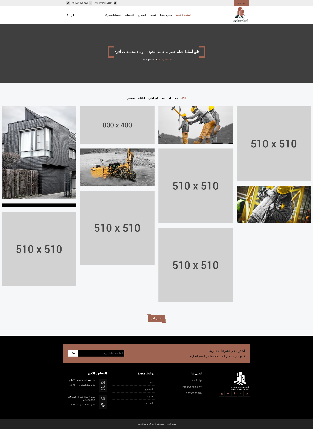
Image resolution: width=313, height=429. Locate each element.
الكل (183, 98)
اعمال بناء (173, 98)
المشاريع (142, 15)
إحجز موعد (241, 3)
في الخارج (153, 98)
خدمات (153, 15)
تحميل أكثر (156, 318)
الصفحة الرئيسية (183, 15)
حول (151, 382)
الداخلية (141, 98)
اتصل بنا (149, 403)
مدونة (150, 396)
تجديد (163, 98)
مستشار (131, 98)
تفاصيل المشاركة (113, 15)
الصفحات (129, 15)
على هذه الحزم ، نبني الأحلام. (82, 380)
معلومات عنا (166, 15)
